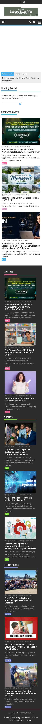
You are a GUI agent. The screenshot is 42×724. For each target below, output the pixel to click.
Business (8, 614)
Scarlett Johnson (20, 147)
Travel (4, 209)
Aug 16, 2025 (10, 642)
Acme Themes (26, 720)
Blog (3, 259)
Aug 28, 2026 (7, 147)
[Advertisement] (21, 48)
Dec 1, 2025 (10, 347)
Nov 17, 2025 (10, 395)
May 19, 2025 (10, 495)
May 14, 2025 (10, 541)
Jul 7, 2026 (6, 240)
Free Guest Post (22, 347)
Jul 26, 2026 (7, 195)
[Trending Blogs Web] (3, 22)
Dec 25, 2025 (10, 595)
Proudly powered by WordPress (17, 717)
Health (4, 163)
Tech (6, 468)
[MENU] (39, 22)
